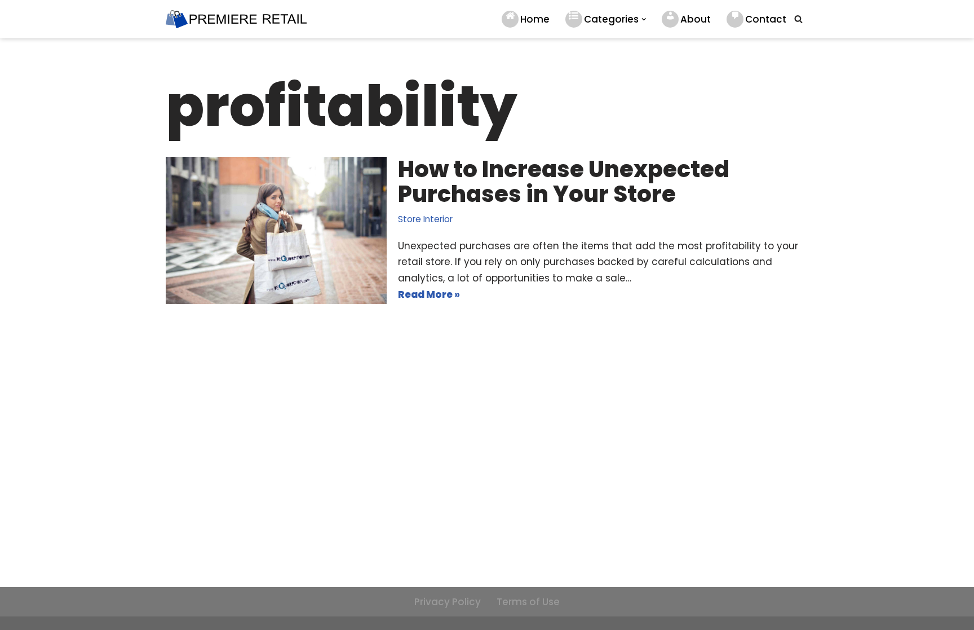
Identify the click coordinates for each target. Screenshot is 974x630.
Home (535, 19)
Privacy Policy (447, 602)
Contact (765, 19)
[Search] (798, 19)
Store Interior (425, 219)
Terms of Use (528, 602)
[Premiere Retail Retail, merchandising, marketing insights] (236, 19)
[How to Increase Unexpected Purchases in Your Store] (276, 230)
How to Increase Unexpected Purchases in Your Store (563, 181)
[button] (644, 19)
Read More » (429, 295)
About (695, 19)
